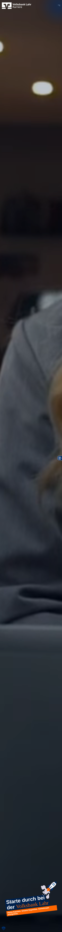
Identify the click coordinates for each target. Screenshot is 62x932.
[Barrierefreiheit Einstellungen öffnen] (59, 458)
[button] (3, 928)
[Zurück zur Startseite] (16, 5)
